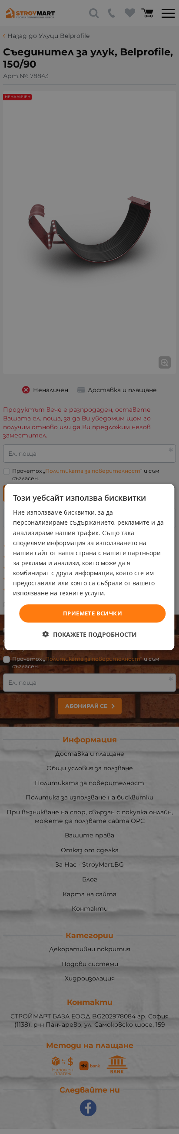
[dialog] (89, 567)
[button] (90, 634)
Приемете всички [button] (92, 613)
